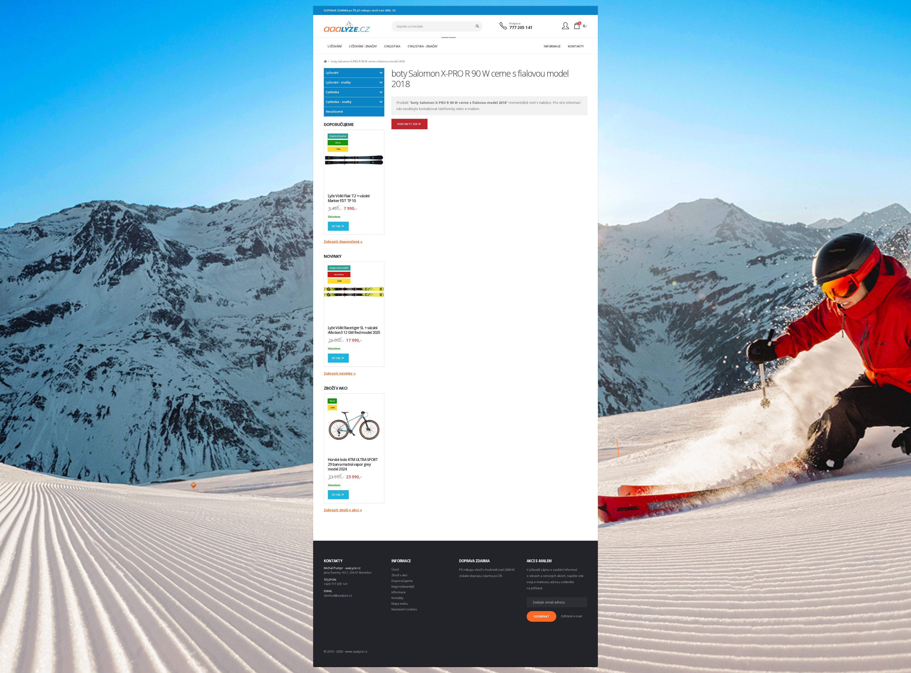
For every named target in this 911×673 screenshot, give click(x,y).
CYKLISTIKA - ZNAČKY (423, 46)
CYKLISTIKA (392, 46)
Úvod (395, 569)
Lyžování (332, 73)
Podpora (515, 23)
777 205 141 (521, 27)
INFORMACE (552, 46)
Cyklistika (332, 92)
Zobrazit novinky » (340, 373)
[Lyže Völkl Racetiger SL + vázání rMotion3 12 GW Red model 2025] (354, 292)
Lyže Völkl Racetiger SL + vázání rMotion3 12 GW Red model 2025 (354, 330)
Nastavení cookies (404, 609)
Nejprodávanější (402, 587)
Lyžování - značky (338, 82)
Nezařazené (334, 112)
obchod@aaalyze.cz (338, 596)
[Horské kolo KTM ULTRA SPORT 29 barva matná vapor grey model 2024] (354, 424)
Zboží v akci (399, 575)
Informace (398, 592)
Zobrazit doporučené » (343, 241)
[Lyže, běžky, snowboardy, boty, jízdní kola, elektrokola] (347, 26)
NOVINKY (332, 256)
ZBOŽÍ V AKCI (335, 388)
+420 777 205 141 (336, 584)
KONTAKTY (576, 46)
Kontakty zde (407, 124)
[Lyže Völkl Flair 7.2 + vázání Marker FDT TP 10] (354, 160)
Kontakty (397, 598)
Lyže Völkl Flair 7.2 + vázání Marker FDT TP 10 (349, 198)
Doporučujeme (402, 581)
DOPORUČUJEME (338, 124)
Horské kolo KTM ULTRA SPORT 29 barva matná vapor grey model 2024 (353, 464)
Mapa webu (399, 604)
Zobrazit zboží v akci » (343, 510)
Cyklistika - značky (339, 102)
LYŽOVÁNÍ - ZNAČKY (363, 46)
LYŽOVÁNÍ (335, 46)
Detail (337, 226)
